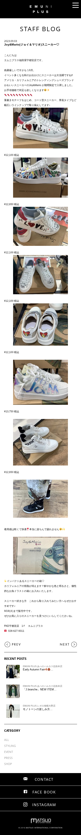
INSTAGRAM (44, 804)
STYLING (10, 746)
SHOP (8, 764)
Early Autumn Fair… (38, 669)
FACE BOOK (44, 791)
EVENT (8, 752)
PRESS (8, 758)
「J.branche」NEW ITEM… (39, 689)
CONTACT (44, 779)
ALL (6, 740)
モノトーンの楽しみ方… (38, 709)
